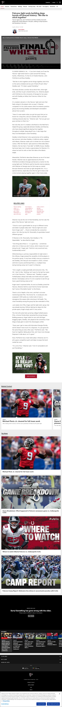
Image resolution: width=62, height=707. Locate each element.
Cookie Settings (5, 703)
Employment (31, 684)
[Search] (57, 2)
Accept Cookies (41, 704)
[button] (31, 52)
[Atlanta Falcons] (31, 675)
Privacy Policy (31, 682)
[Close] (59, 693)
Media (31, 689)
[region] (31, 699)
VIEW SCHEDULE (31, 376)
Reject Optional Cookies (53, 704)
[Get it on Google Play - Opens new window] (35, 669)
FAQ (31, 687)
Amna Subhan (21, 29)
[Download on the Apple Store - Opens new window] (25, 668)
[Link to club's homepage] (3, 2)
